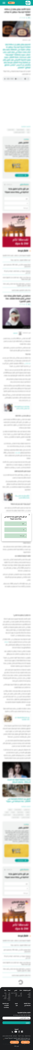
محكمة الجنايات (18, 809)
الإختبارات (6, 1005)
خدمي (15, 990)
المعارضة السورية (20, 130)
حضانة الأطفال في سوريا (18, 815)
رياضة (5, 993)
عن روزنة (22, 1035)
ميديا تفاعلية (5, 1003)
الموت (7, 812)
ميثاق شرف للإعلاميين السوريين (7, 1035)
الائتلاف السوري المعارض (19, 132)
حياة (5, 990)
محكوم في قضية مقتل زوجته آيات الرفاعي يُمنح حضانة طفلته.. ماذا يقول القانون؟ (17, 285)
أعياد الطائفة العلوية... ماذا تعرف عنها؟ (21, 260)
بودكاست (6, 1007)
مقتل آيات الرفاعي (25, 817)
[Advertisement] (16, 101)
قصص (29, 996)
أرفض (14, 1042)
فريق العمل (15, 1035)
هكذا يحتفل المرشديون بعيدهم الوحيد (21, 290)
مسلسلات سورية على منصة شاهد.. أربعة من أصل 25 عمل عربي (17, 272)
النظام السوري (11, 130)
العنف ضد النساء (15, 817)
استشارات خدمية (14, 993)
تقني (16, 994)
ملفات (9, 994)
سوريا (28, 130)
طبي (21, 993)
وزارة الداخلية (20, 812)
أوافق (25, 1042)
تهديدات (12, 812)
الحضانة (6, 642)
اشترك (27, 1023)
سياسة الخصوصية (28, 1035)
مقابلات (8, 998)
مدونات (29, 997)
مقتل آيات (17, 453)
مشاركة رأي (27, 1005)
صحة (21, 990)
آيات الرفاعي (27, 363)
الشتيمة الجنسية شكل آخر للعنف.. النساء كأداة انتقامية (17, 255)
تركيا (28, 132)
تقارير (30, 993)
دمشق (10, 809)
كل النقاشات (9, 184)
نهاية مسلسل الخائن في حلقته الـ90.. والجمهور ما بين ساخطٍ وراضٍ (17, 265)
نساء (21, 994)
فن (5, 994)
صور (17, 1005)
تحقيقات (27, 812)
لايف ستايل (20, 996)
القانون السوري (7, 815)
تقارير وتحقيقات (27, 990)
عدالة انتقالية (27, 1003)
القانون (27, 815)
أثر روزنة (19, 1035)
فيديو (9, 996)
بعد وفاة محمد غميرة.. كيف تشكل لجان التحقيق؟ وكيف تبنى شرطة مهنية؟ (17, 278)
